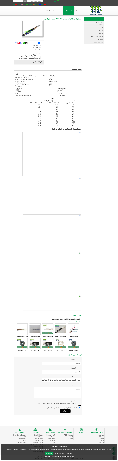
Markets (52, 440)
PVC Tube (22, 440)
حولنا (77, 10)
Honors (53, 437)
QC (54, 442)
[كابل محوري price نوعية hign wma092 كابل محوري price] (22, 343)
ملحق (78, 405)
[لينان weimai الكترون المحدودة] (96, 10)
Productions (51, 439)
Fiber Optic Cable (37, 442)
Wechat (101, 442)
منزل (84, 10)
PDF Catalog (68, 435)
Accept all (49, 453)
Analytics (62, 456)
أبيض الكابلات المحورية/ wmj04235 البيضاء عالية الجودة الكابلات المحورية (48, 337)
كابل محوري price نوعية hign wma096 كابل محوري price (61, 351)
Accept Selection (59, 453)
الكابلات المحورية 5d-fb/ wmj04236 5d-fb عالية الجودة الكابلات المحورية (60, 337)
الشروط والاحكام (52, 407)
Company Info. (50, 435)
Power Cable (39, 440)
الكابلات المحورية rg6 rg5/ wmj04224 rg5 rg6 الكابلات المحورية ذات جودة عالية (35, 337)
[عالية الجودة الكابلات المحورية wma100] (73, 343)
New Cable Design (19, 435)
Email (102, 439)
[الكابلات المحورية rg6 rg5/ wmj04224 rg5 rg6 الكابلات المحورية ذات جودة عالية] (35, 329)
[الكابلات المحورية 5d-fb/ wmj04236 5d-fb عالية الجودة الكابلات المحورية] (60, 329)
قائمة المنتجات (69, 10)
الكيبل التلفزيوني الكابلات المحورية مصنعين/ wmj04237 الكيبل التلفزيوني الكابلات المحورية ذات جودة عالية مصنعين (74, 337)
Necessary (70, 456)
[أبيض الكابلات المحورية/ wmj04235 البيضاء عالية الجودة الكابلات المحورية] (47, 329)
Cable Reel (22, 442)
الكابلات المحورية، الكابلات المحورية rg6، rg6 (66, 319)
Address (101, 435)
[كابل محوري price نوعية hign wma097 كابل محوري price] (35, 343)
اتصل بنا (40, 10)
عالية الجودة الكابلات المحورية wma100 (73, 351)
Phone (101, 437)
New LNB (22, 437)
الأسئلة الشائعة (50, 10)
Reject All (69, 453)
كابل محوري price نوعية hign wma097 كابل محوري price (35, 351)
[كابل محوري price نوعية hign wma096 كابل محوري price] (60, 343)
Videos (70, 439)
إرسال (65, 411)
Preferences (54, 456)
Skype (102, 440)
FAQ (71, 437)
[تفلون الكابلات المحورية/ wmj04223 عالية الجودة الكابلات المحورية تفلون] (22, 329)
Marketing (46, 456)
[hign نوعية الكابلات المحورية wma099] (47, 343)
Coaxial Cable (38, 435)
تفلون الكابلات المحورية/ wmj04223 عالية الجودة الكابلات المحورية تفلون (22, 337)
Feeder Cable (38, 439)
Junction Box (21, 439)
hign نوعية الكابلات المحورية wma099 (48, 351)
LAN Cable (39, 437)
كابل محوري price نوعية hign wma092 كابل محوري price (22, 351)
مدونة (59, 10)
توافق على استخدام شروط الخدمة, (63, 407)
